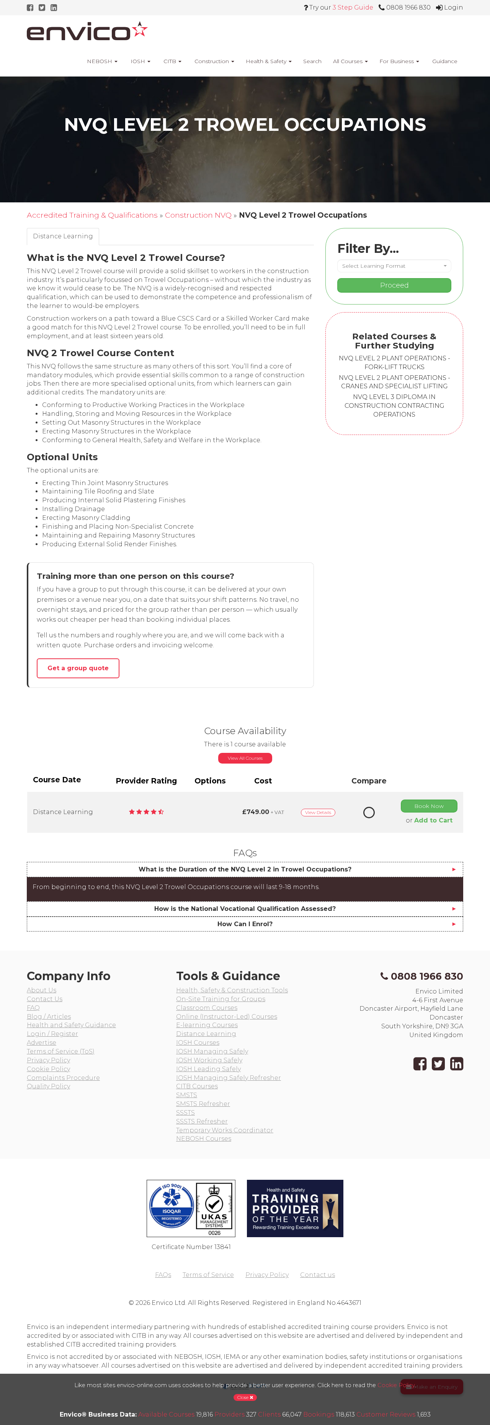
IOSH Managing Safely (212, 1051)
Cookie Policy (48, 1069)
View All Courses (245, 758)
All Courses (348, 61)
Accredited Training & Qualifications (92, 215)
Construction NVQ (198, 215)
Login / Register (52, 1033)
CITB (170, 61)
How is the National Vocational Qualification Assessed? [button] (245, 908)
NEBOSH (99, 61)
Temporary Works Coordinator (224, 1130)
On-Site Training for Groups (220, 999)
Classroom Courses (206, 1007)
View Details (318, 812)
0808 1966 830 (427, 976)
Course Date (57, 779)
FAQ (33, 1007)
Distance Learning (206, 1033)
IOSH (138, 61)
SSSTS (185, 1112)
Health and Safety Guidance (71, 1025)
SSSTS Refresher (202, 1121)
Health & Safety (267, 61)
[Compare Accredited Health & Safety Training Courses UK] (87, 30)
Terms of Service (208, 1274)
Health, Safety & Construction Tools (232, 990)
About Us (41, 990)
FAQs (163, 1274)
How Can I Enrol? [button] (245, 924)
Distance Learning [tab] (63, 236)
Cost (263, 780)
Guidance (444, 61)
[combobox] (394, 265)
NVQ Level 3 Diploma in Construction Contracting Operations (394, 405)
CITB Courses (197, 1086)
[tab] (245, 869)
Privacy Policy (48, 1060)
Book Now (429, 806)
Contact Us (44, 999)
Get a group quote (78, 668)
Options (210, 780)
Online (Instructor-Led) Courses (226, 1016)
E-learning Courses (207, 1025)
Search (312, 61)
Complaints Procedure (63, 1077)
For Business (397, 61)
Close (243, 1397)
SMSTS (186, 1095)
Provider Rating (146, 780)
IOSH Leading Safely (208, 1069)
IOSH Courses (197, 1042)
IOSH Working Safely (209, 1060)
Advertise (41, 1042)
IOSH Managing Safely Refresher (228, 1077)
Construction (211, 61)
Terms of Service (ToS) (61, 1051)
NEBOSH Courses (203, 1138)
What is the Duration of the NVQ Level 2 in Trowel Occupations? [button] (245, 869)
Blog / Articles (49, 1016)
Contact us (317, 1274)
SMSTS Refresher (203, 1103)
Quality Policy (48, 1086)
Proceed (394, 285)
